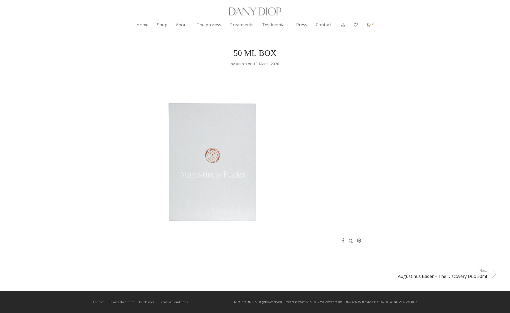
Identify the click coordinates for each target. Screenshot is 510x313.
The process (209, 25)
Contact (323, 25)
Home (142, 25)
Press (301, 25)
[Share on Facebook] (343, 240)
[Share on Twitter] (350, 240)
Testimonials (275, 25)
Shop (162, 25)
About (182, 25)
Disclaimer (146, 302)
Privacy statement (121, 302)
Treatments (241, 25)
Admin (241, 63)
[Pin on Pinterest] (359, 240)
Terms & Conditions (173, 302)
